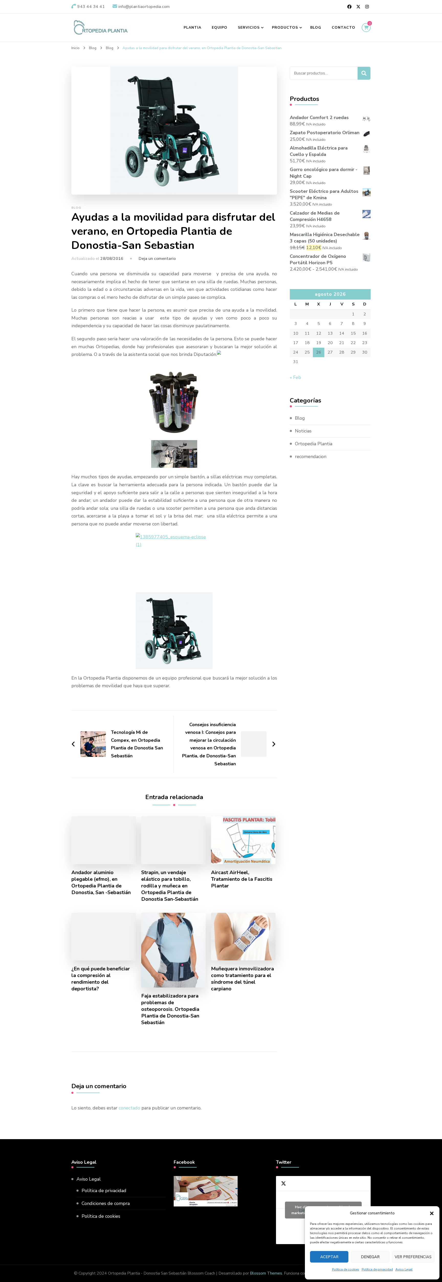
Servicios (249, 27)
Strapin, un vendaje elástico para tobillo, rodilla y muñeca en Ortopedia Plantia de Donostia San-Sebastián (169, 886)
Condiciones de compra (106, 1203)
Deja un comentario (157, 258)
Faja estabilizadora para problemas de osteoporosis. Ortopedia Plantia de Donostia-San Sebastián (170, 1009)
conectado (129, 1108)
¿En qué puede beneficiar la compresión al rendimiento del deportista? (100, 979)
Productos (285, 27)
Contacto (343, 27)
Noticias (303, 431)
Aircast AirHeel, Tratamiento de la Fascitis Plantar (241, 879)
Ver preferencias (413, 1256)
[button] (431, 1213)
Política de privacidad (377, 1269)
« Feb (295, 377)
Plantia (192, 27)
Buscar (364, 73)
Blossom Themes (266, 1273)
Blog (315, 27)
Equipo (219, 27)
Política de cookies (345, 1269)
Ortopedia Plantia (313, 444)
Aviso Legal (404, 1269)
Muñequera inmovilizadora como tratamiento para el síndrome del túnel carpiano (242, 979)
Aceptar (329, 1256)
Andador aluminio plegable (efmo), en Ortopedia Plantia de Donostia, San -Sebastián (101, 882)
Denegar (370, 1256)
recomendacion (310, 456)
